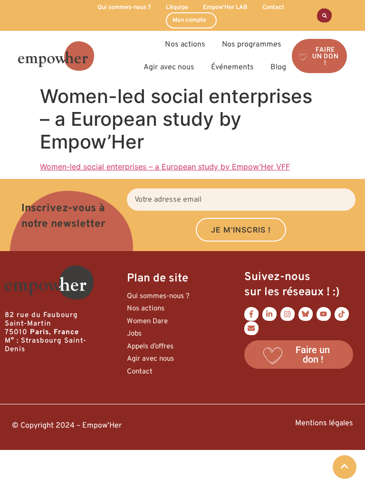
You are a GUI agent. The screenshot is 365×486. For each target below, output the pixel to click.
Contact (273, 7)
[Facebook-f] (251, 314)
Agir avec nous (150, 359)
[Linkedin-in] (269, 314)
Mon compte (189, 20)
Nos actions (145, 308)
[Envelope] (251, 328)
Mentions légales (324, 423)
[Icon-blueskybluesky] (305, 314)
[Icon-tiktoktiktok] (342, 314)
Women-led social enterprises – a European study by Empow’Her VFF (165, 166)
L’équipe (177, 7)
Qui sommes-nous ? (124, 7)
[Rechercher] (324, 15)
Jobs (134, 333)
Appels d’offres (150, 346)
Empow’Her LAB (225, 7)
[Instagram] (287, 314)
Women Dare (147, 321)
